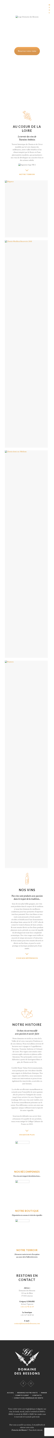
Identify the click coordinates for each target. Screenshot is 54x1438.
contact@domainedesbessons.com (27, 1323)
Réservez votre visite (27, 51)
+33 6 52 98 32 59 (27, 1307)
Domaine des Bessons (19, 1430)
